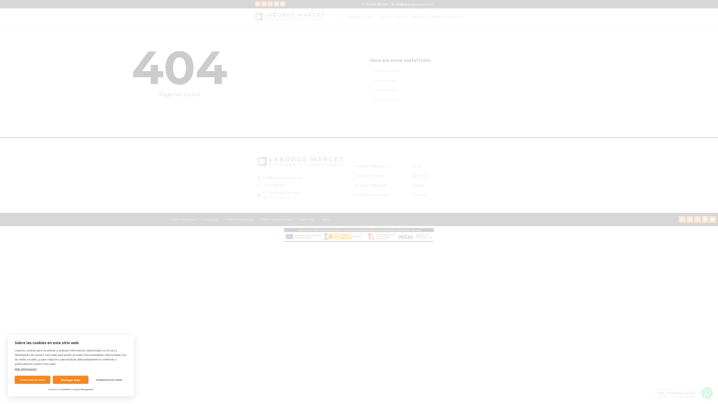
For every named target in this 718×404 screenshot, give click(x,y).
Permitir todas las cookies (33, 380)
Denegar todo (70, 380)
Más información (26, 369)
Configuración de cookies (109, 379)
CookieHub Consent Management (77, 389)
